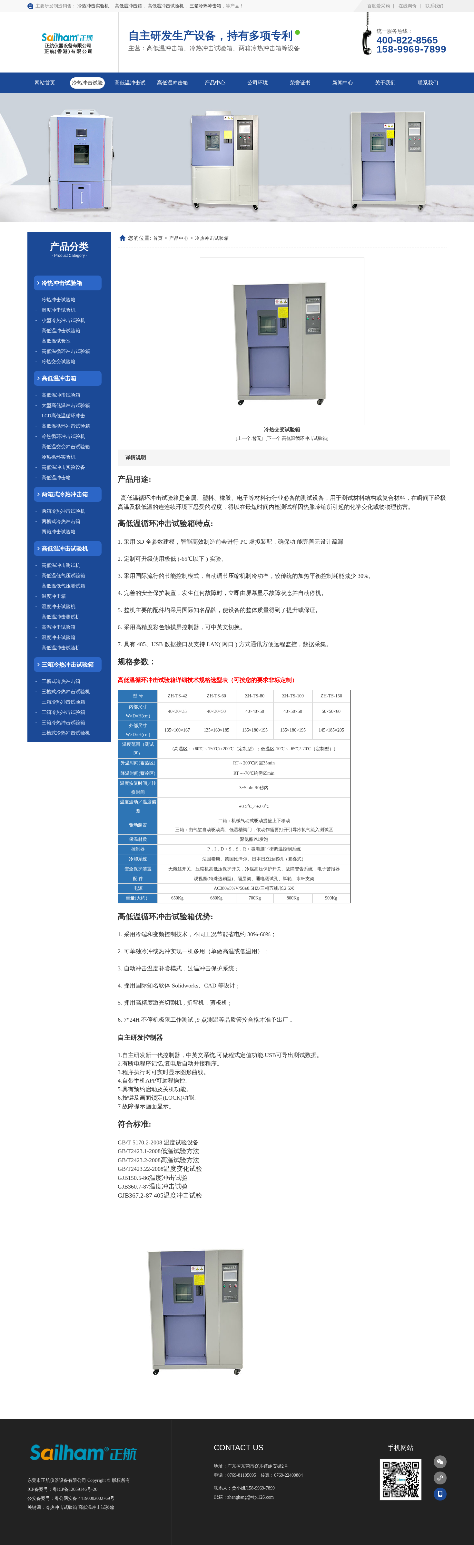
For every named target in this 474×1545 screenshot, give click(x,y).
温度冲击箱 (54, 596)
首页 (158, 238)
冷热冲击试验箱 (62, 283)
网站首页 (45, 82)
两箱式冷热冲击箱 (65, 494)
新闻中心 (342, 82)
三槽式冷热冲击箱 (61, 681)
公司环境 (257, 82)
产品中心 (215, 82)
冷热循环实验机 (58, 457)
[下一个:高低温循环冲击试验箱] (297, 438)
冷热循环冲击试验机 (63, 436)
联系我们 (434, 6)
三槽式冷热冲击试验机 (66, 691)
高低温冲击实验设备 (63, 467)
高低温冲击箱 (128, 6)
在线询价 (408, 6)
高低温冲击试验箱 (61, 330)
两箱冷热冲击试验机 (63, 511)
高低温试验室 (56, 341)
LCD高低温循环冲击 (63, 415)
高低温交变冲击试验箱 (66, 446)
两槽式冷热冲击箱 (61, 521)
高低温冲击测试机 (61, 565)
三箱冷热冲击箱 (205, 6)
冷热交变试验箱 (58, 361)
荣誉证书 (300, 82)
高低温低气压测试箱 (63, 585)
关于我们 (385, 82)
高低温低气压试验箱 (63, 575)
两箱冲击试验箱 (58, 531)
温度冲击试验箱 (58, 637)
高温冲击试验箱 (58, 627)
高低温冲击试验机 (166, 6)
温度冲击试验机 (58, 310)
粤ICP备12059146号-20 (75, 1489)
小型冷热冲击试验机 (63, 320)
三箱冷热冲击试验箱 (68, 664)
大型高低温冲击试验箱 (66, 405)
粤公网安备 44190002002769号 (84, 1498)
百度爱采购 (378, 6)
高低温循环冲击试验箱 (66, 351)
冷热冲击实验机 (93, 6)
